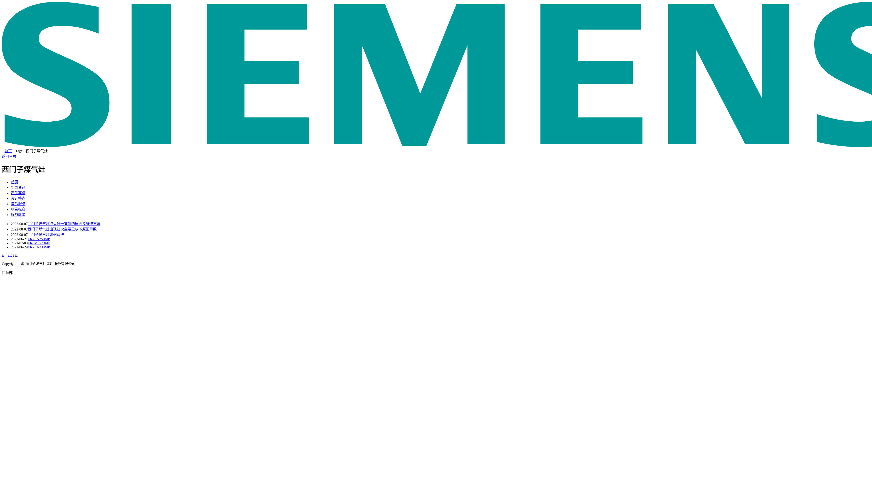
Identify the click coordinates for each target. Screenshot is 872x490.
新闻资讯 (18, 187)
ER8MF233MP (39, 243)
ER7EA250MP (39, 239)
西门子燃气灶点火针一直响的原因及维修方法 (64, 224)
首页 (8, 151)
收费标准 (18, 209)
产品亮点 (18, 193)
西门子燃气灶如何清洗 (46, 235)
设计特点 (18, 198)
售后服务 (18, 204)
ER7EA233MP (39, 247)
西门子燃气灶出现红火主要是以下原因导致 (62, 229)
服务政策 (18, 215)
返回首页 (9, 156)
